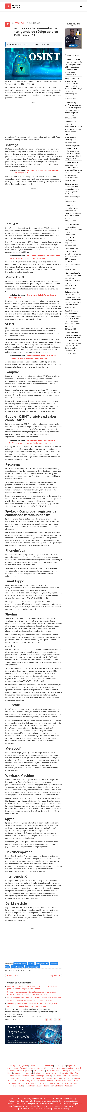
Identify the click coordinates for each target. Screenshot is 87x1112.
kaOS (59, 1078)
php (58, 1068)
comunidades (18, 1073)
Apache (32, 1065)
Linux (48, 1075)
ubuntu (29, 1073)
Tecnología (39, 1075)
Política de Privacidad (42, 1108)
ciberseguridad (20, 963)
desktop (41, 1070)
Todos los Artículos (60, 1108)
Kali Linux (66, 1075)
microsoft (41, 1068)
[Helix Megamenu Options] (81, 6)
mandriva (49, 1065)
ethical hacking (17, 967)
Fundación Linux (27, 1078)
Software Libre (28, 1075)
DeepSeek (69, 1086)
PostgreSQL (30, 1081)
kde (48, 1068)
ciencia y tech (38, 1073)
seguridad (20, 23)
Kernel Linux (55, 1083)
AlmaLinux (40, 1078)
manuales (31, 1068)
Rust (17, 1078)
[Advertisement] (33, 118)
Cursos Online (18, 1081)
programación (12, 1068)
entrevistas (20, 1070)
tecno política (15, 1075)
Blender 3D (50, 1078)
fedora (29, 1070)
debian (40, 1065)
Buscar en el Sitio (26, 1108)
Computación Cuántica (33, 1086)
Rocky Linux (15, 1065)
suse (53, 1068)
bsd (34, 1070)
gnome (25, 1065)
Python (23, 1068)
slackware (56, 1073)
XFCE (70, 1078)
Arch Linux (44, 1083)
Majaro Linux (67, 1083)
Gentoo (77, 1083)
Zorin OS (34, 1083)
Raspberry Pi (18, 1086)
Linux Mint (57, 1075)
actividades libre (52, 1070)
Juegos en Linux (18, 1083)
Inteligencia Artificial (45, 1081)
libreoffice (74, 1073)
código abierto (42, 963)
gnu (64, 1065)
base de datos (67, 1068)
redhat (57, 1065)
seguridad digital (32, 967)
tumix (48, 1073)
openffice (65, 1073)
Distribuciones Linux (63, 1081)
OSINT (31, 963)
